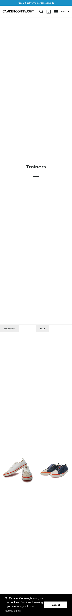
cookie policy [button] (13, 610)
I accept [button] (55, 605)
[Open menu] (56, 11)
